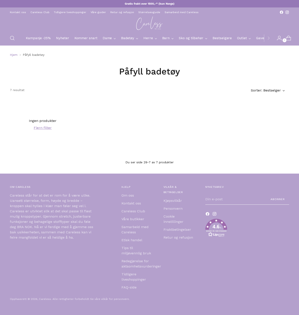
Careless (45, 299)
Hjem (14, 54)
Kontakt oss (131, 203)
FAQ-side (129, 287)
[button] (247, 228)
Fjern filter (43, 128)
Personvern (173, 208)
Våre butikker (132, 219)
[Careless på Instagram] (287, 12)
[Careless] (149, 23)
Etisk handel (131, 240)
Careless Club (133, 211)
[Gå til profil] (277, 38)
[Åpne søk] (12, 38)
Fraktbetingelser (177, 229)
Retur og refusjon (178, 237)
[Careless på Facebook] (281, 12)
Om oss (127, 195)
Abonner (278, 199)
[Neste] (268, 38)
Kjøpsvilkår (173, 201)
